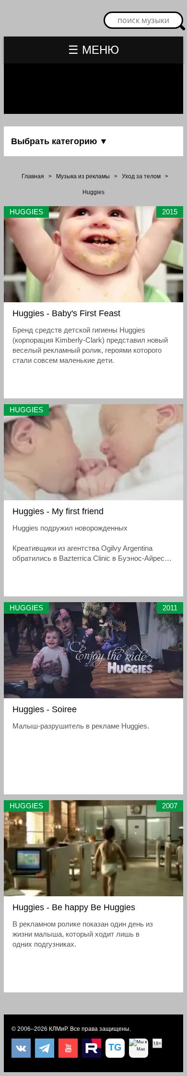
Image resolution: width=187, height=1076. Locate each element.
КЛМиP (58, 1029)
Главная (33, 176)
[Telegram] (44, 1048)
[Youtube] (68, 1048)
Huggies (93, 192)
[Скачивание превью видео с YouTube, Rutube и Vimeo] (115, 1048)
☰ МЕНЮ (93, 49)
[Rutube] (91, 1048)
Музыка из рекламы (83, 176)
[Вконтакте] (21, 1048)
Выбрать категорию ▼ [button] (59, 141)
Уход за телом (141, 176)
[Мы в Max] (138, 1048)
